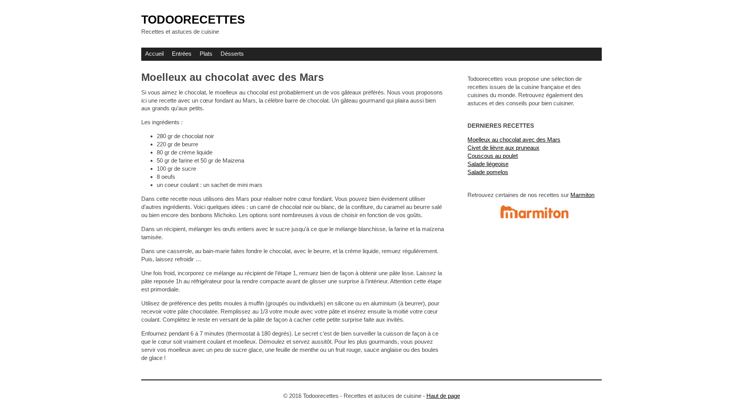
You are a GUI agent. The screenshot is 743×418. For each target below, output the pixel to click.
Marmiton (582, 195)
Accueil (154, 53)
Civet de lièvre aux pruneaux (503, 147)
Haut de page (443, 395)
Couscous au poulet (492, 155)
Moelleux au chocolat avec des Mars (513, 139)
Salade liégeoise (487, 164)
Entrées (182, 53)
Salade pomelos (487, 172)
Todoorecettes (193, 19)
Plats (206, 53)
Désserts (232, 53)
